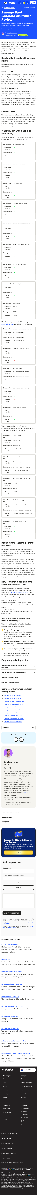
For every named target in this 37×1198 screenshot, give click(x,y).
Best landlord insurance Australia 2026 (15, 1053)
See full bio (27, 792)
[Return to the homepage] (10, 3)
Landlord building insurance (11, 984)
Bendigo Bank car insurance (13, 721)
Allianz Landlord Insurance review (13, 1041)
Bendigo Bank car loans (11, 707)
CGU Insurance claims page (19, 592)
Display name (7, 868)
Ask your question (11, 913)
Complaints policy (6, 1148)
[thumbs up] (16, 739)
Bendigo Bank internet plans (13, 715)
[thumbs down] (21, 739)
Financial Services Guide (28, 1185)
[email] (5, 768)
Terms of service (6, 1138)
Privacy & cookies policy (8, 1143)
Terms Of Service (14, 922)
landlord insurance (7, 324)
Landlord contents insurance (12, 972)
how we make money (18, 1188)
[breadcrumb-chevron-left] (2, 7)
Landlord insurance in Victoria (12, 1006)
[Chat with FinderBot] (23, 2)
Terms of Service (12, 927)
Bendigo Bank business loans (13, 710)
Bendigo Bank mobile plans (12, 713)
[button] (18, 817)
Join (33, 3)
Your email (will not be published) (13, 875)
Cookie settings (5, 1158)
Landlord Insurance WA (9, 1016)
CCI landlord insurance (9, 944)
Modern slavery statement (8, 1153)
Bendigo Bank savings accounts (14, 701)
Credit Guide (4, 1186)
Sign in (18, 887)
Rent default (5, 959)
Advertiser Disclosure (15, 1186)
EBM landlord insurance (10, 996)
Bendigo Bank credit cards (12, 695)
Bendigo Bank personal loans (13, 704)
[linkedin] (9, 768)
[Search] (19, 2)
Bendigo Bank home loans (12, 698)
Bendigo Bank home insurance (14, 718)
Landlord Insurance (9, 7)
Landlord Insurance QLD (10, 1028)
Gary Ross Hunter (11, 762)
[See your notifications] (27, 2)
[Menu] (2, 3)
